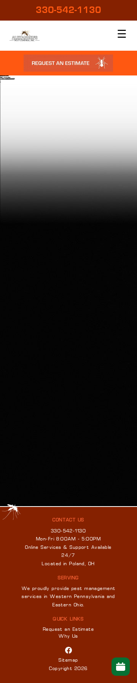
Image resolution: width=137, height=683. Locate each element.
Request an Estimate (68, 629)
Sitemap (68, 660)
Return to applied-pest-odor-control (7, 78)
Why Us (68, 636)
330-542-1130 (68, 10)
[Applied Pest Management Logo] (25, 36)
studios (1, 77)
